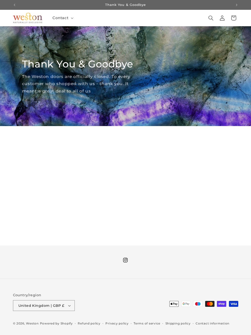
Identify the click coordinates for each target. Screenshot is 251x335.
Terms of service (147, 323)
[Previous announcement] (14, 5)
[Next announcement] (236, 5)
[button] (62, 18)
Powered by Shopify (56, 323)
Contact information (212, 323)
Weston (32, 323)
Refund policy (89, 323)
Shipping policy (178, 323)
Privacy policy (116, 323)
